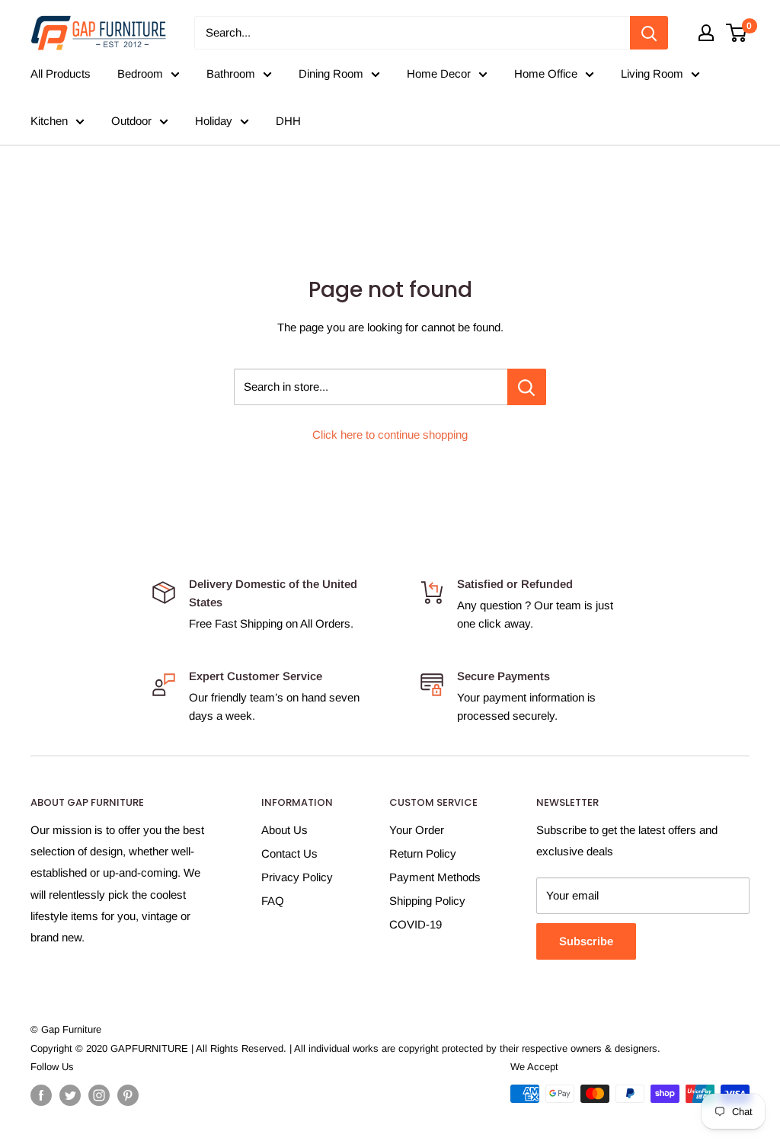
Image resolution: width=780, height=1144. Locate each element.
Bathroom (230, 73)
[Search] (649, 33)
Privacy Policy (297, 877)
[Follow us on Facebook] (41, 1095)
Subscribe (586, 941)
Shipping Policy (427, 900)
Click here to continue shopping (390, 434)
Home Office (545, 73)
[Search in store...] (526, 387)
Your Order (416, 829)
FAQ (272, 900)
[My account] (706, 32)
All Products (60, 73)
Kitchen (49, 120)
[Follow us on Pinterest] (128, 1095)
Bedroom (140, 73)
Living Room (652, 73)
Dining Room (331, 73)
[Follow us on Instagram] (99, 1095)
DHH (288, 120)
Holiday (213, 120)
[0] (736, 33)
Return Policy (422, 853)
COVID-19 (415, 924)
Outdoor (131, 120)
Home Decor (439, 73)
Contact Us (289, 853)
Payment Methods (435, 877)
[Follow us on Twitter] (70, 1095)
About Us (284, 829)
